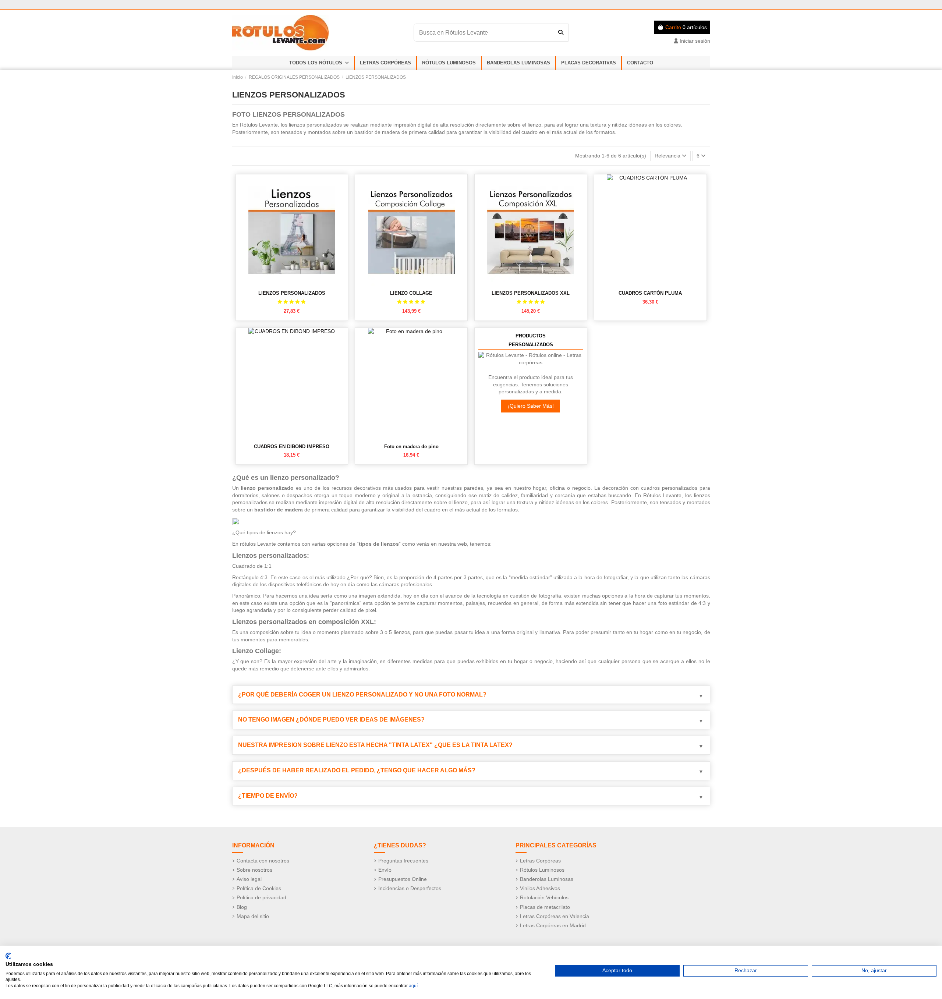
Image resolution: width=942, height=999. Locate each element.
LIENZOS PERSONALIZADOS (291, 293)
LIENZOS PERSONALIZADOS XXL (531, 293)
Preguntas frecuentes (403, 861)
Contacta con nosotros (263, 861)
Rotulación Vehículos (544, 897)
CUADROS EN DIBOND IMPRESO (291, 446)
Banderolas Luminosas (546, 879)
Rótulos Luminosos (542, 870)
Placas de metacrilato (545, 907)
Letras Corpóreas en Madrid (553, 925)
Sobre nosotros (254, 870)
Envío (385, 870)
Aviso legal (249, 879)
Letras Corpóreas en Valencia (554, 916)
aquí (413, 985)
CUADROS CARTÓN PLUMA (650, 293)
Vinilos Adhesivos (540, 888)
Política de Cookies (259, 888)
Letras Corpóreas (540, 861)
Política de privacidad (261, 897)
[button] (319, 63)
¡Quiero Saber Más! (531, 406)
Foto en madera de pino (411, 446)
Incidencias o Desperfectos (409, 888)
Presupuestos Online (402, 879)
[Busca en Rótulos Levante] (561, 32)
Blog (242, 907)
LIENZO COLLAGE (411, 293)
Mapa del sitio (253, 916)
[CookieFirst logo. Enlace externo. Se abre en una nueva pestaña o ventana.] (8, 956)
